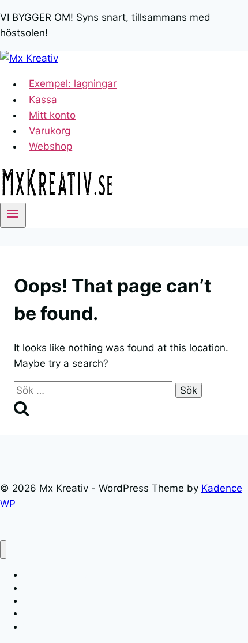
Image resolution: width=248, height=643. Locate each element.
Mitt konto (52, 115)
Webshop (50, 146)
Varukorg (49, 130)
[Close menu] (3, 549)
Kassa (43, 99)
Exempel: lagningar (73, 84)
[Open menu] (13, 215)
